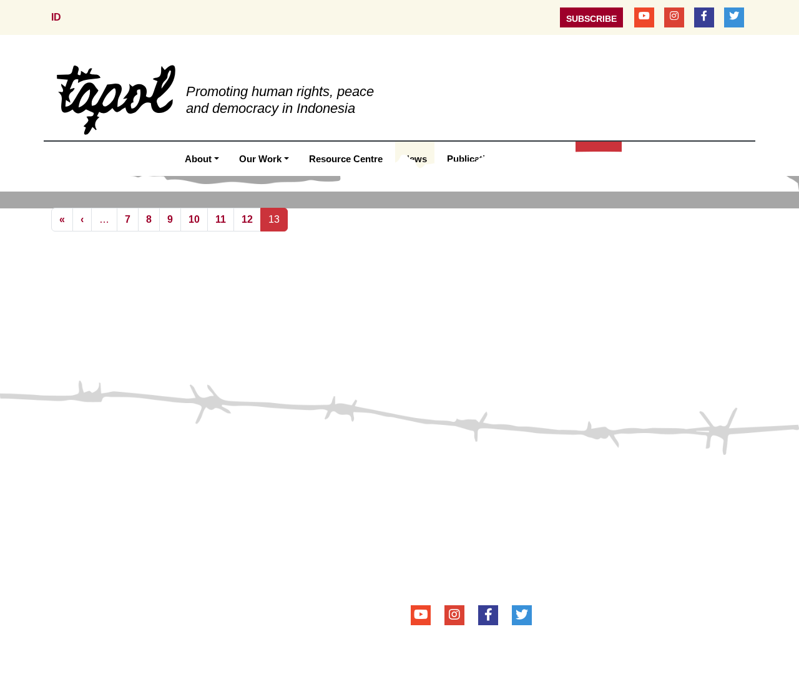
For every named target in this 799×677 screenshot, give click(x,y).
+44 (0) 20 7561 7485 (490, 555)
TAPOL (427, 473)
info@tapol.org (489, 572)
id (56, 17)
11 (220, 219)
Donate (153, 474)
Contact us (85, 474)
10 (194, 219)
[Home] (116, 99)
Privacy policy (231, 474)
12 (247, 219)
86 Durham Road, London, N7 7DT (507, 538)
